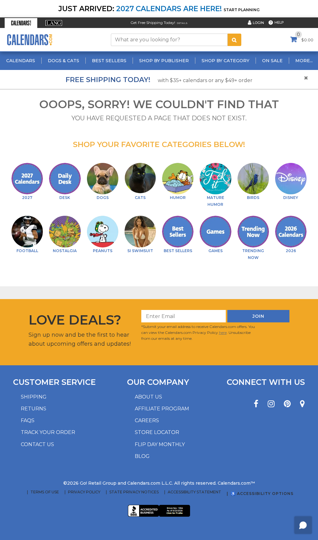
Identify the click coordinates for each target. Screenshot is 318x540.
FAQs (27, 420)
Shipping (34, 397)
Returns (33, 409)
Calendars (20, 60)
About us (148, 397)
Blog (142, 456)
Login (258, 23)
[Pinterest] (287, 404)
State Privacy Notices (134, 492)
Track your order (48, 432)
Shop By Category (225, 60)
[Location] (302, 404)
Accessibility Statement (194, 492)
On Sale (272, 60)
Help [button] (279, 22)
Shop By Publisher (164, 60)
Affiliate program (162, 409)
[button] (21, 23)
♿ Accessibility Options (262, 493)
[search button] (234, 40)
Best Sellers (109, 60)
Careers (147, 420)
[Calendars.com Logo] (29, 39)
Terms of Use (44, 492)
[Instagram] (271, 404)
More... (304, 60)
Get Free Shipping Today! (152, 22)
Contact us (37, 444)
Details (182, 23)
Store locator (157, 432)
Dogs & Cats (63, 60)
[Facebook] (256, 404)
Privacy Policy (84, 492)
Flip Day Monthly (160, 444)
